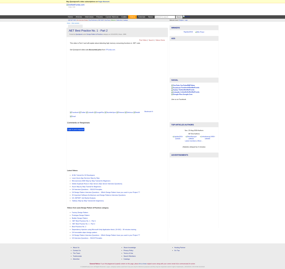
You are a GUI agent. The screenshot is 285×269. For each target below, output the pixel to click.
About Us (76, 247)
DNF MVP (101, 20)
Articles (79, 17)
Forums (99, 17)
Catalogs (125, 20)
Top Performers (93, 20)
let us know (143, 264)
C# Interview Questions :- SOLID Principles (87, 189)
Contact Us (77, 250)
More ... (200, 141)
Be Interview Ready (82, 20)
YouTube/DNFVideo (187, 85)
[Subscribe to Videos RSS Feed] (165, 26)
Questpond (79, 34)
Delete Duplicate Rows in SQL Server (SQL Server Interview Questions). (97, 184)
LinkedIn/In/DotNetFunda (189, 92)
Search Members (130, 256)
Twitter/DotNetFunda (186, 90)
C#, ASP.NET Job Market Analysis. (84, 198)
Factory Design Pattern (80, 212)
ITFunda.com (110, 50)
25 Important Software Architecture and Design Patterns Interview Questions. (99, 195)
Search (151, 40)
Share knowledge (130, 247)
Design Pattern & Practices (95, 34)
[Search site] (186, 17)
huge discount (103, 1)
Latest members (190, 141)
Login (186, 20)
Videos (132, 17)
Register (181, 20)
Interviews (89, 17)
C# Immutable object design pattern (84, 232)
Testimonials (77, 256)
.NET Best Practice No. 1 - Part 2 (83, 224)
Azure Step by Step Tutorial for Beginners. (87, 186)
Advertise (76, 259)
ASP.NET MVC (72, 20)
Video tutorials (75, 23)
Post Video (143, 40)
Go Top (177, 250)
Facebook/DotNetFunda (190, 87)
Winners (113, 20)
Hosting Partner (179, 247)
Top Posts (107, 20)
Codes (124, 17)
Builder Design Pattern (80, 218)
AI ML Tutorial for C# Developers (83, 175)
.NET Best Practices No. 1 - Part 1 (84, 221)
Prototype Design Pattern (81, 215)
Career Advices (112, 17)
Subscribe (119, 20)
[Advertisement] (107, 150)
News (150, 17)
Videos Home (160, 40)
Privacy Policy (128, 250)
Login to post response (76, 129)
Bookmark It (149, 111)
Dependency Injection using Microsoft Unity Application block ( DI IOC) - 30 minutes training (104, 229)
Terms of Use (128, 253)
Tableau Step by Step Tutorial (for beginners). (88, 201)
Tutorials (141, 17)
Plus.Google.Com (185, 94)
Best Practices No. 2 (79, 226)
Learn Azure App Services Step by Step (86, 178)
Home (70, 17)
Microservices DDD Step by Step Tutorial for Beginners (91, 181)
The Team (76, 253)
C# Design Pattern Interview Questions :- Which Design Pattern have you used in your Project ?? (106, 192)
